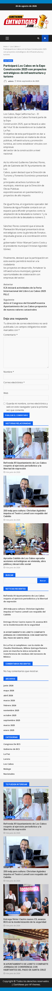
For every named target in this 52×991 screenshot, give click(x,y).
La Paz (6, 754)
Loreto (6, 759)
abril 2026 (8, 695)
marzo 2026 (9, 700)
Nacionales (9, 774)
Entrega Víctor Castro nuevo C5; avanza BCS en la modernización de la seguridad (26, 900)
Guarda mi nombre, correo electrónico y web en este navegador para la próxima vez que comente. (27, 407)
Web (5, 393)
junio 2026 (8, 685)
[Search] (38, 38)
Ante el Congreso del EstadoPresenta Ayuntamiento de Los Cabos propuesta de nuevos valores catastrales (25, 304)
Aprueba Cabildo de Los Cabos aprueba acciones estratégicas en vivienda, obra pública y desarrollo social (26, 539)
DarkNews (18, 984)
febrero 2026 (9, 705)
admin (11, 81)
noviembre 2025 (11, 710)
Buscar (9, 575)
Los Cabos (8, 61)
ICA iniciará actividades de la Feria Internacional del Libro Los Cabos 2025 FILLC (24, 289)
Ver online (45, 38)
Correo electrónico (14, 382)
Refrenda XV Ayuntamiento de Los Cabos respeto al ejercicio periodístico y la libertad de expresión (26, 443)
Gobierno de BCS (11, 749)
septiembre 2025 (11, 720)
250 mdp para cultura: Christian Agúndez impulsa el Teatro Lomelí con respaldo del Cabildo (26, 491)
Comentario (10, 334)
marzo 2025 (9, 725)
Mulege (7, 769)
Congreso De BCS (11, 744)
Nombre (8, 371)
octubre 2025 (9, 715)
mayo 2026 (8, 690)
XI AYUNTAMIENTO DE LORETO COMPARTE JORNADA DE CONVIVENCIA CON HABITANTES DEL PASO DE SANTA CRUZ (25, 635)
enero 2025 (8, 730)
